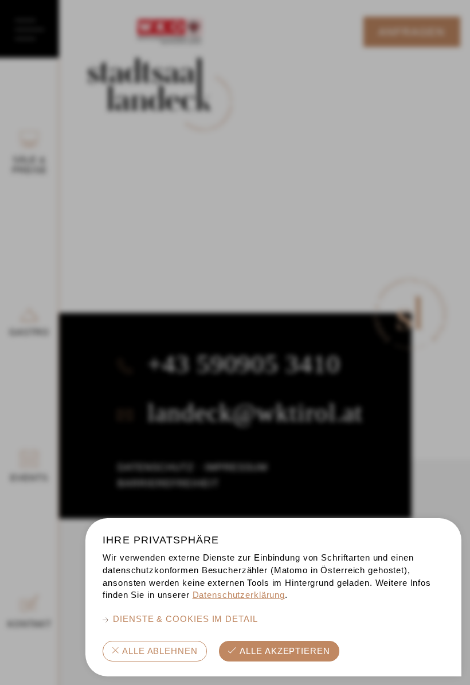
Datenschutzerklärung (239, 595)
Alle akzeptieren (285, 651)
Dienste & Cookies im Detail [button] (185, 619)
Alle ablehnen (160, 651)
